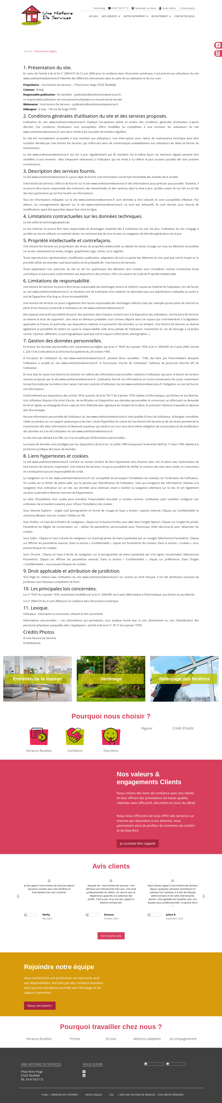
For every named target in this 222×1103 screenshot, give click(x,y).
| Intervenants (187, 8)
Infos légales (93, 1094)
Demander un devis (145, 8)
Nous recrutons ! (39, 1005)
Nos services (109, 16)
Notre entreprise (134, 16)
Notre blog (99, 8)
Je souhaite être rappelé (137, 843)
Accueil (93, 16)
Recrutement (159, 16)
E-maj (40, 89)
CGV (111, 1094)
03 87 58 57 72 (120, 8)
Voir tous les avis (111, 936)
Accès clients (169, 8)
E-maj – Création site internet (60, 1094)
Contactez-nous (184, 16)
